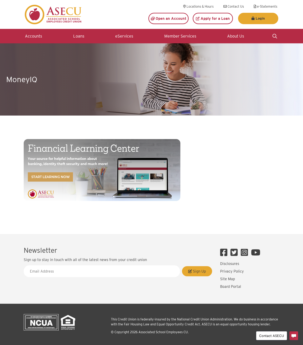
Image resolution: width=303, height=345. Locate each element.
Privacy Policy (232, 271)
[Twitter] (235, 253)
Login (260, 18)
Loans (78, 36)
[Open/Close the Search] (274, 36)
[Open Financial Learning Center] (102, 170)
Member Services (180, 36)
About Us (235, 36)
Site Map (227, 279)
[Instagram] (245, 253)
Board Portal (230, 286)
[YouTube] (255, 253)
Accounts (33, 36)
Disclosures (229, 263)
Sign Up (199, 271)
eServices (124, 36)
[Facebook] (224, 253)
